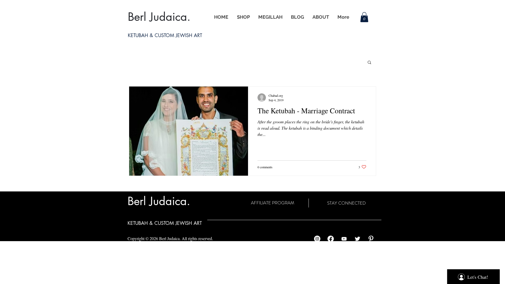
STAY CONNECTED (346, 203)
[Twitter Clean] (357, 239)
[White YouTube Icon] (344, 239)
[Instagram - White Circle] (317, 239)
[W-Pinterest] (371, 239)
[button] (364, 17)
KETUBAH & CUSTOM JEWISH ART (165, 223)
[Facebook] (330, 239)
